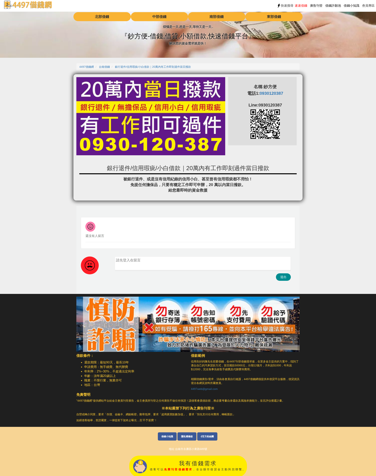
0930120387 (271, 93)
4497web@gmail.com (204, 388)
